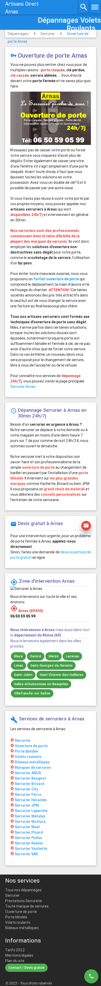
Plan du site (14, 960)
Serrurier (47, 33)
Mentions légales (19, 955)
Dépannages (18, 33)
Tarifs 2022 (15, 950)
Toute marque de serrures (26, 906)
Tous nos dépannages (23, 890)
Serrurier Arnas (22, 386)
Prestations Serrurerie (23, 900)
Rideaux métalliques (22, 928)
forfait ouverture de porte (56, 279)
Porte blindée (16, 917)
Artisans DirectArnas (22, 8)
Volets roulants (17, 922)
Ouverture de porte (21, 911)
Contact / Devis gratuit (26, 967)
